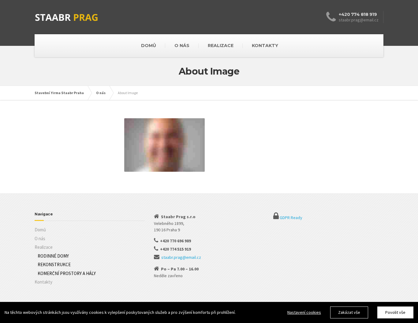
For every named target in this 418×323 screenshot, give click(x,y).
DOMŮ (148, 45)
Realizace (44, 247)
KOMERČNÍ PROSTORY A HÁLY (67, 273)
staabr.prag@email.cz (181, 257)
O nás (40, 238)
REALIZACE (220, 45)
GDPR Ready (291, 217)
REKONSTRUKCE (54, 264)
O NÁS (181, 45)
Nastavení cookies (304, 312)
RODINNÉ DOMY (53, 256)
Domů (40, 230)
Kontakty (43, 282)
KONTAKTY (265, 45)
